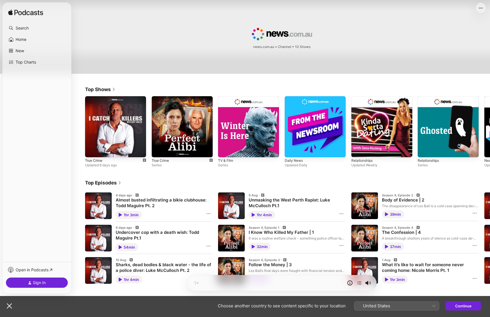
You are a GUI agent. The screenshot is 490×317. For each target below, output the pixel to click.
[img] (25, 13)
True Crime (94, 98)
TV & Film (226, 98)
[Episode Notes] (350, 283)
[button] (36, 28)
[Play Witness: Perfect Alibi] (159, 150)
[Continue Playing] (359, 283)
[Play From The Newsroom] (292, 150)
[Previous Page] (79, 126)
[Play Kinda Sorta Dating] (358, 150)
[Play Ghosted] (425, 150)
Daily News (294, 98)
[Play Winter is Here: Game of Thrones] (225, 150)
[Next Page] (484, 126)
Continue (463, 306)
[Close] (9, 305)
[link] (100, 89)
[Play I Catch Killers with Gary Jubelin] (92, 150)
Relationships (363, 98)
